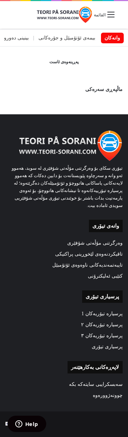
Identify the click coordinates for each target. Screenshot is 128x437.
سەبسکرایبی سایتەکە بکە (96, 384)
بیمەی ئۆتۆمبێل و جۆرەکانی (71, 37)
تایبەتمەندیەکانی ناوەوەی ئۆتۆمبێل (87, 265)
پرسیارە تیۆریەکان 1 (102, 313)
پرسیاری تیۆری (107, 346)
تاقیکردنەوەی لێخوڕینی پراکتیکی (89, 254)
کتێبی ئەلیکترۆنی (105, 276)
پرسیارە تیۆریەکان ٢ (102, 324)
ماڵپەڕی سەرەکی (104, 89)
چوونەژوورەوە (108, 395)
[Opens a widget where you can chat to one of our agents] (26, 424)
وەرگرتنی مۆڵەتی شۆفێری (95, 243)
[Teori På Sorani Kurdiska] (64, 14)
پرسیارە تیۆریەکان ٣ (102, 335)
